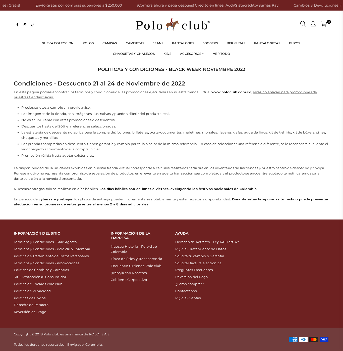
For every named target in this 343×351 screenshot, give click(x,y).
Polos (88, 43)
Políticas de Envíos (29, 298)
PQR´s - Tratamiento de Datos (200, 249)
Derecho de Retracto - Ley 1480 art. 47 (207, 242)
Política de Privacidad (32, 291)
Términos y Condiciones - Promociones (46, 263)
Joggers (210, 43)
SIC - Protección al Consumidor (40, 277)
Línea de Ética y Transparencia (136, 259)
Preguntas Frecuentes (194, 270)
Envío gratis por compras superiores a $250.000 (71, 5)
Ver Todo (221, 54)
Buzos (294, 43)
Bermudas (236, 43)
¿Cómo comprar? (189, 284)
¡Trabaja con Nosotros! (129, 273)
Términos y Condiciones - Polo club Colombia (52, 249)
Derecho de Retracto (31, 305)
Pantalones (183, 43)
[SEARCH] (303, 24)
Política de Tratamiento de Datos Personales (51, 256)
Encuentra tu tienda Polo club (136, 266)
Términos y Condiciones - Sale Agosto (45, 242)
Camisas (109, 43)
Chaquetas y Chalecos (134, 54)
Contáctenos (186, 291)
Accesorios (191, 54)
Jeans (158, 43)
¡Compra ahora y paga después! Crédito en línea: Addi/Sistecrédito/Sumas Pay (200, 5)
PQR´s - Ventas (188, 298)
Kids (167, 54)
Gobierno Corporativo (129, 280)
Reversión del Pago (30, 312)
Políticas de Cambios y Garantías (41, 270)
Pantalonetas (267, 43)
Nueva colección (58, 43)
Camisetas (135, 43)
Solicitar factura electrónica (198, 263)
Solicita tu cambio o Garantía (199, 256)
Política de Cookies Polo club (38, 284)
